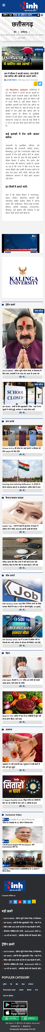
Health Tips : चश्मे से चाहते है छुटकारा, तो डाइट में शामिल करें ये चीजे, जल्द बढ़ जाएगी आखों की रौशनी (20, 527)
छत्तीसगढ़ (24, 32)
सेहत (8, 653)
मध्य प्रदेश (12, 1018)
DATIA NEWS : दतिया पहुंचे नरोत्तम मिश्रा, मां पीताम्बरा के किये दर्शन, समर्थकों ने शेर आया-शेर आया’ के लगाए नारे (23, 918)
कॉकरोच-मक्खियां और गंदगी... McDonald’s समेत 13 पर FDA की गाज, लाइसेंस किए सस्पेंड (23, 931)
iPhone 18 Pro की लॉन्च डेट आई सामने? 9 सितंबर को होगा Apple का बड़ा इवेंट (21, 450)
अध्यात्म (9, 729)
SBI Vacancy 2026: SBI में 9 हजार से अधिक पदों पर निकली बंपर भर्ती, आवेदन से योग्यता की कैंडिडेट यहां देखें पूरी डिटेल (21, 641)
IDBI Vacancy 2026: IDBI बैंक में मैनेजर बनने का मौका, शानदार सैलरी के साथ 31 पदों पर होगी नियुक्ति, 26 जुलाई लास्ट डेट (22, 605)
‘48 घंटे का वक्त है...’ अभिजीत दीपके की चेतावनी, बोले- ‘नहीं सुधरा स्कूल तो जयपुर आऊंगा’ (22, 935)
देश (11, 984)
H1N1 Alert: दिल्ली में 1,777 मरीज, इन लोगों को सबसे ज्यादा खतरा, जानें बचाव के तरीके (21, 682)
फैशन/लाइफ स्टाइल (15, 498)
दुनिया (5, 984)
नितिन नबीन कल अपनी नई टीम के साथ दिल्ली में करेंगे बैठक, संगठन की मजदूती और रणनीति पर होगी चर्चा (22, 926)
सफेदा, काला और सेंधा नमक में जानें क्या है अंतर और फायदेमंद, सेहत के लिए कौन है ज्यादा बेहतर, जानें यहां (20, 563)
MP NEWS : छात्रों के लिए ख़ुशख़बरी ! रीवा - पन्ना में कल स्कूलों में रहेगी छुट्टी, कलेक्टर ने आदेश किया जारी (23, 922)
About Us (27, 1026)
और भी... (22, 377)
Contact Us (15, 1026)
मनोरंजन (30, 984)
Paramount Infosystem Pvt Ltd (22, 1029)
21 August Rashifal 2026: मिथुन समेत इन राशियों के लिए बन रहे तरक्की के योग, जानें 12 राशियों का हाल (21, 802)
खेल (17, 984)
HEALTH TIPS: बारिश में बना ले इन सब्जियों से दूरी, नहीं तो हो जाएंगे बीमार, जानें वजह (21, 717)
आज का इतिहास (8, 995)
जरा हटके (10, 421)
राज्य (36, 990)
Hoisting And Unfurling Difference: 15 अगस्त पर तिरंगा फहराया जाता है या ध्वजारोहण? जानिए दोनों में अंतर (21, 486)
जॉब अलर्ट (10, 575)
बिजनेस (29, 990)
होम (15, 32)
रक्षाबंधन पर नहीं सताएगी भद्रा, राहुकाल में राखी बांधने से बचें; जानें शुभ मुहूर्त (21, 766)
